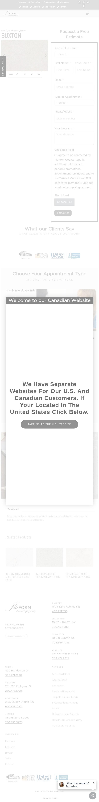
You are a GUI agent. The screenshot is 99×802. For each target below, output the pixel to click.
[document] (49, 401)
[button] (90, 301)
